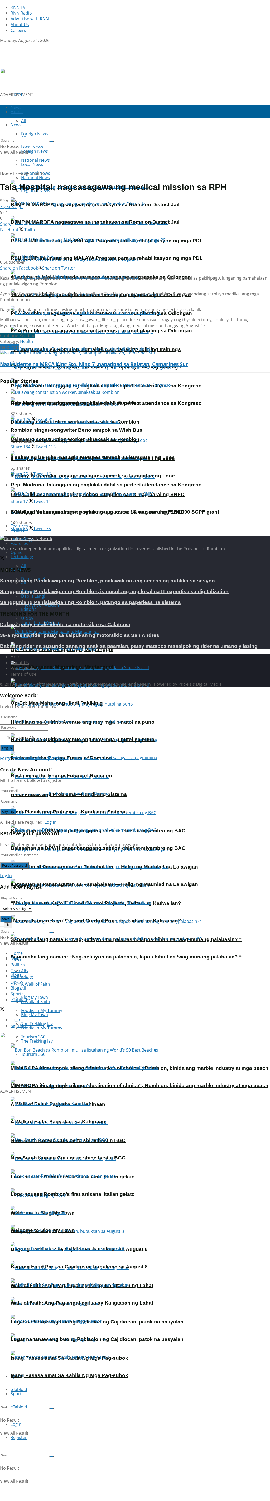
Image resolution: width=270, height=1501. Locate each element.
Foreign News (34, 151)
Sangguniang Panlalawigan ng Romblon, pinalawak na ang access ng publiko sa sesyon (107, 580)
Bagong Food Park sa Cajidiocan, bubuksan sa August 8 (79, 1266)
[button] (8, 1060)
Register (19, 1437)
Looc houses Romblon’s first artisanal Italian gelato (73, 1194)
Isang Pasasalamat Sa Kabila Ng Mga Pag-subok (69, 1375)
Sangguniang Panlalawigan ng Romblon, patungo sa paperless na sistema (90, 602)
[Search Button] (51, 1408)
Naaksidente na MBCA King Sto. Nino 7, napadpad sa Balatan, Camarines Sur (94, 364)
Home (17, 94)
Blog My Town (34, 1015)
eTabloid (19, 1407)
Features (19, 543)
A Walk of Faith (35, 984)
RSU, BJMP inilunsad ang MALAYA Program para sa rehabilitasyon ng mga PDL (107, 258)
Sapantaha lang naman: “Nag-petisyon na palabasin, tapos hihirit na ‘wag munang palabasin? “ (126, 957)
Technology (22, 556)
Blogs (16, 988)
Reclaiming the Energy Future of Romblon (61, 775)
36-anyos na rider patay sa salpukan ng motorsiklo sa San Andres (79, 635)
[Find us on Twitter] (2, 46)
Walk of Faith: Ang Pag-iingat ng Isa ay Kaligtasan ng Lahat (82, 1303)
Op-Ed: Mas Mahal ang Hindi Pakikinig (57, 703)
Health (37, 174)
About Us (20, 24)
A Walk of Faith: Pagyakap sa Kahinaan (58, 1121)
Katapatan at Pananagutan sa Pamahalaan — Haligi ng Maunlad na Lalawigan (104, 884)
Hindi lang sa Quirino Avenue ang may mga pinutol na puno (83, 739)
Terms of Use (23, 674)
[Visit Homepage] (33, 65)
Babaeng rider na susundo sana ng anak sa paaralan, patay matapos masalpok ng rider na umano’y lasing (129, 646)
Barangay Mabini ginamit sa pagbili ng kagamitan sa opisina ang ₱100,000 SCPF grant (115, 512)
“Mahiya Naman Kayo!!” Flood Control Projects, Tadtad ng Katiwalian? (96, 920)
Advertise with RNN (30, 19)
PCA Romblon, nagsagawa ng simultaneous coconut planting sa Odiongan (101, 330)
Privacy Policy (24, 668)
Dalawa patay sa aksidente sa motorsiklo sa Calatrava (65, 624)
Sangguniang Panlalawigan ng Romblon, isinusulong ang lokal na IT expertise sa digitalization (114, 591)
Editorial (29, 609)
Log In (50, 822)
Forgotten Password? (21, 758)
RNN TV (18, 7)
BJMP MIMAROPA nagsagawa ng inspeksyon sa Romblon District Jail (95, 222)
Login (16, 1424)
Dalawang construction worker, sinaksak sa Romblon (75, 439)
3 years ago (11, 206)
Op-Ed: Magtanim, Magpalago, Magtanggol (62, 667)
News (16, 959)
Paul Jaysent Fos (38, 256)
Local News (32, 164)
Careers (18, 30)
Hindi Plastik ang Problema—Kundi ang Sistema (69, 811)
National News (35, 177)
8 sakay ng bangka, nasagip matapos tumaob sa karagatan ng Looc (93, 475)
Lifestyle (21, 174)
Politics (18, 965)
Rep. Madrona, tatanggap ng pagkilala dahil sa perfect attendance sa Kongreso (106, 484)
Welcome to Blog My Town (43, 1230)
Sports (17, 1394)
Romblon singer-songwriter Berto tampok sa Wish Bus (76, 430)
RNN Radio (21, 13)
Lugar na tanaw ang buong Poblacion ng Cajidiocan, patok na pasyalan (97, 1339)
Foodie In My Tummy (41, 1028)
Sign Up (51, 758)
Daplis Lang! (33, 596)
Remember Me (21, 738)
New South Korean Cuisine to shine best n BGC (68, 1157)
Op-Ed (17, 982)
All (23, 565)
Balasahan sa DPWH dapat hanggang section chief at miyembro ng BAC (98, 848)
